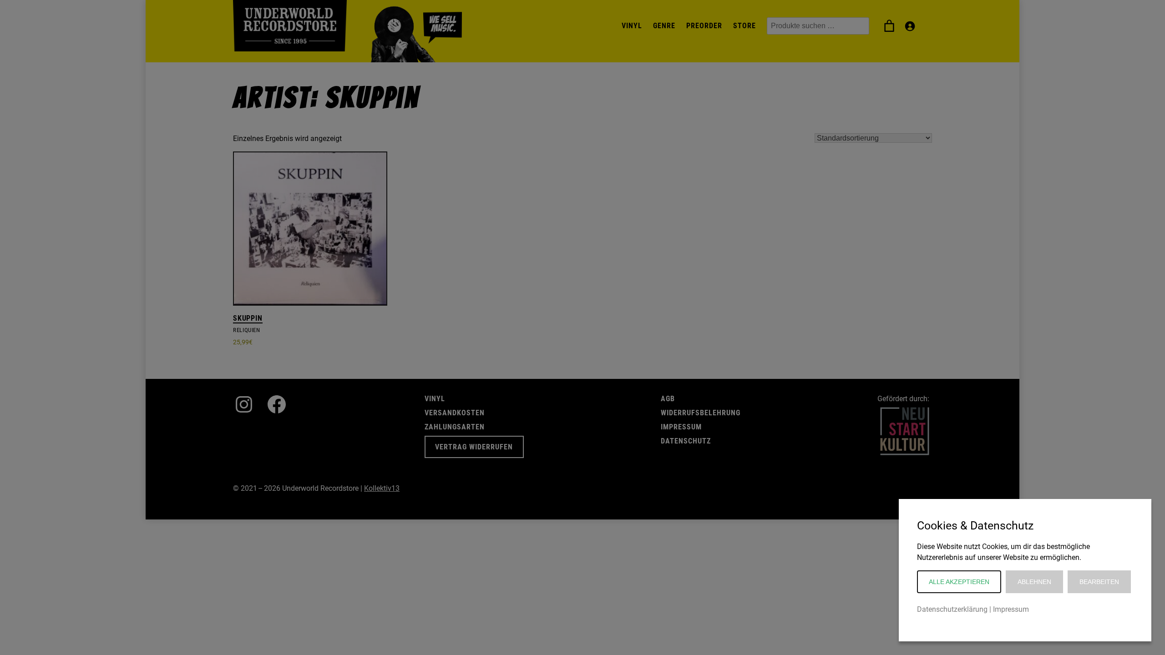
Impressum (1011, 609)
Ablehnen (1034, 581)
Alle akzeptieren (959, 581)
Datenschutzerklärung (952, 609)
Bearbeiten (1099, 581)
